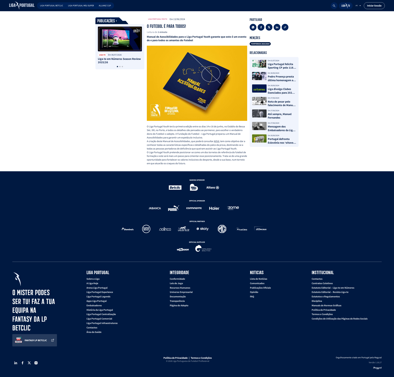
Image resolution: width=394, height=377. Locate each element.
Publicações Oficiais (260, 287)
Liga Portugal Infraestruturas (102, 323)
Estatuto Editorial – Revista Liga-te (330, 292)
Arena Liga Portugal (97, 287)
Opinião (254, 292)
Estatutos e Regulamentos (326, 296)
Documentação (178, 296)
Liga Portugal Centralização (101, 314)
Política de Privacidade (324, 309)
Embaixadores (94, 305)
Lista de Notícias (258, 278)
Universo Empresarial (181, 292)
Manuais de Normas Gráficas (326, 305)
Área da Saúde (93, 331)
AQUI (216, 141)
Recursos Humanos (180, 287)
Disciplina (317, 300)
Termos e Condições (322, 314)
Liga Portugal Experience (99, 292)
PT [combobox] (357, 5)
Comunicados (257, 283)
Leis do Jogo (176, 283)
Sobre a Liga (92, 278)
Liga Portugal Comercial (99, 318)
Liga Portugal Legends (98, 296)
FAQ (252, 296)
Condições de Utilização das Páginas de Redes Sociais (340, 318)
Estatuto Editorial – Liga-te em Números (333, 287)
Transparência (177, 300)
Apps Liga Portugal (96, 300)
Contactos (91, 327)
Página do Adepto (179, 305)
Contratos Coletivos (322, 283)
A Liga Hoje (92, 283)
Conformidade (177, 278)
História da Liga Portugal (99, 309)
